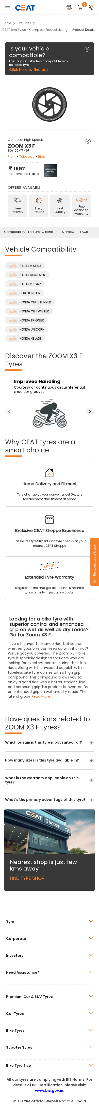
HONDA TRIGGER (32, 320)
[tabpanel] (49, 104)
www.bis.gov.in (49, 1090)
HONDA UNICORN (32, 329)
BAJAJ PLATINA (30, 266)
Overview (67, 232)
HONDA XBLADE (30, 338)
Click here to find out (28, 70)
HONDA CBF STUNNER (35, 302)
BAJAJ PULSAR (30, 284)
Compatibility (14, 232)
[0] (80, 8)
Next (90, 411)
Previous (9, 411)
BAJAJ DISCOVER (32, 275)
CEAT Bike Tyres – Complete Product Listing (35, 30)
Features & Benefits (42, 232)
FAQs (84, 232)
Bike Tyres (23, 23)
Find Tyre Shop (27, 878)
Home (7, 23)
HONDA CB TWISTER (34, 311)
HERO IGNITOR (30, 293)
